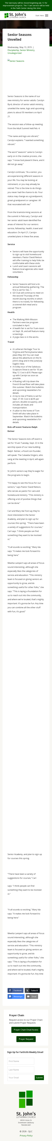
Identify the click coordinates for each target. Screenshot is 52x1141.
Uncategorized (14, 53)
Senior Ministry (27, 50)
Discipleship (13, 50)
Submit (39, 1077)
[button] (41, 15)
